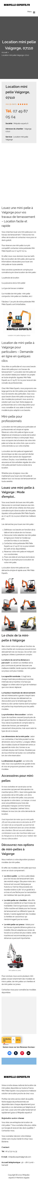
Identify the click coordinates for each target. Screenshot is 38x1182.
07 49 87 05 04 (20, 251)
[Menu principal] (34, 12)
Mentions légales (22, 1178)
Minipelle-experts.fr (21, 123)
